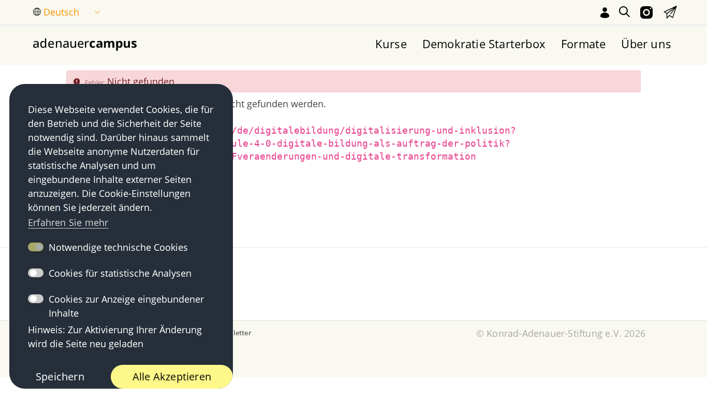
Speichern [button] (60, 376)
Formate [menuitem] (583, 43)
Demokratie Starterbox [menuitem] (484, 43)
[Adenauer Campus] (85, 43)
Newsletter (233, 332)
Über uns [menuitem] (646, 43)
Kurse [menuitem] (391, 43)
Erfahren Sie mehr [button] (68, 222)
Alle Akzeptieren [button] (171, 376)
